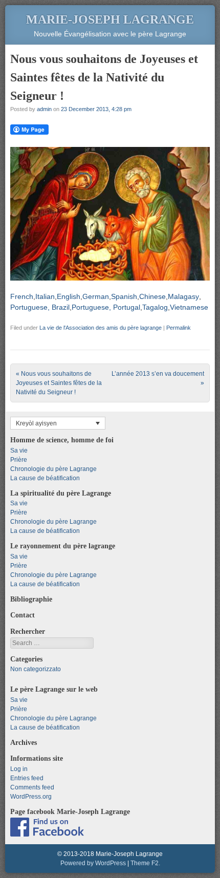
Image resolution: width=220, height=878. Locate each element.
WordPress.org (31, 796)
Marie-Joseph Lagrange (110, 19)
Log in (19, 769)
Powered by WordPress (93, 863)
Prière (18, 459)
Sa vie (19, 450)
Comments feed (32, 787)
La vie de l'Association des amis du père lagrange (100, 328)
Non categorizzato (35, 669)
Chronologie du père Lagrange (53, 469)
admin (44, 109)
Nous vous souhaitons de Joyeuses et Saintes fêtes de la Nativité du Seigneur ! (59, 383)
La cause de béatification (45, 478)
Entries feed (26, 778)
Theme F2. (145, 863)
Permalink (178, 328)
